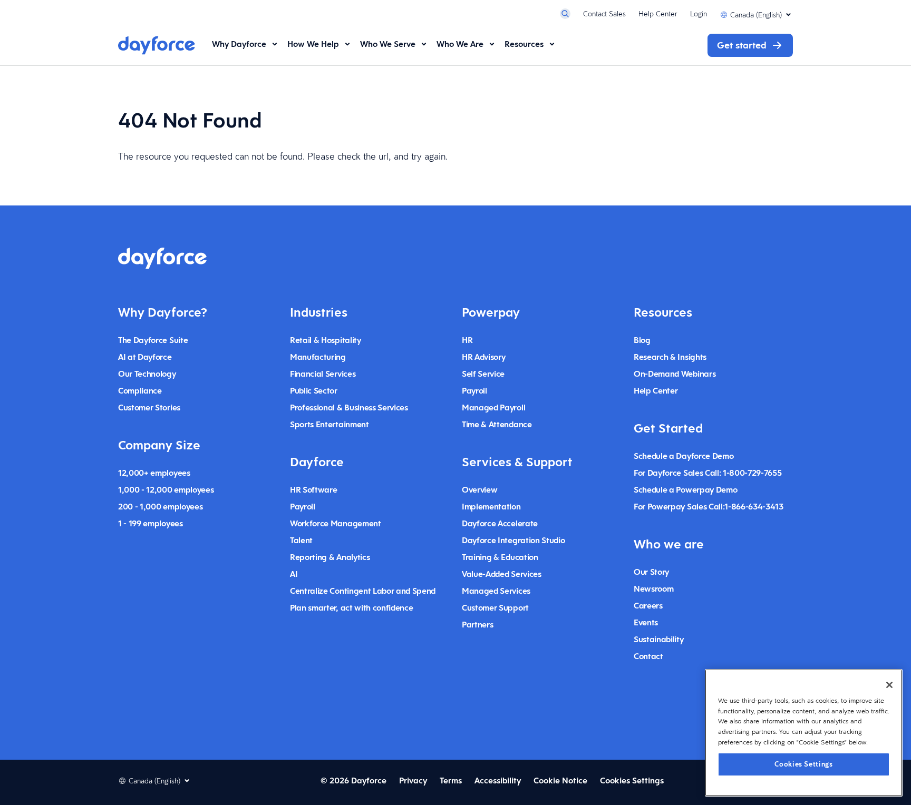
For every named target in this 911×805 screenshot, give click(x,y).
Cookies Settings (803, 763)
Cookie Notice (560, 780)
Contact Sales (604, 13)
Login (698, 13)
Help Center (657, 13)
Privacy (413, 780)
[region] (804, 733)
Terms (451, 780)
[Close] (889, 684)
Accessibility (497, 780)
